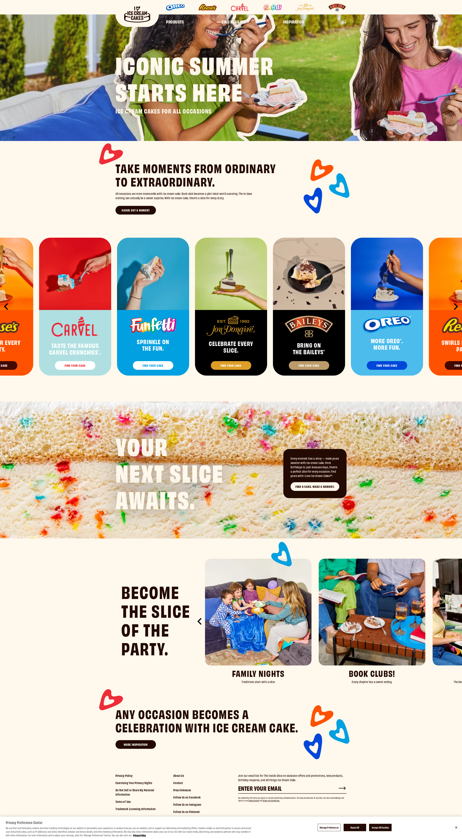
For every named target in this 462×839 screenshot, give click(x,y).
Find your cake (75, 365)
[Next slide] (455, 306)
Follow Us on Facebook (187, 797)
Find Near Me (233, 21)
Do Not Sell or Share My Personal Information (135, 792)
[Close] (456, 827)
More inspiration (136, 744)
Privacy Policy (124, 775)
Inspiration (293, 21)
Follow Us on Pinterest (186, 812)
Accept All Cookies (380, 827)
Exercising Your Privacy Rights (134, 783)
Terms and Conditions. (271, 800)
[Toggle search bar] (344, 22)
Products (175, 21)
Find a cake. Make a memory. (315, 486)
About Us (178, 775)
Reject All (354, 827)
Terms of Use (123, 801)
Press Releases (182, 790)
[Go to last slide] (6, 306)
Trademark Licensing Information (136, 809)
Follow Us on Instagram (187, 804)
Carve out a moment (136, 210)
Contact (178, 783)
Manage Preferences (329, 827)
